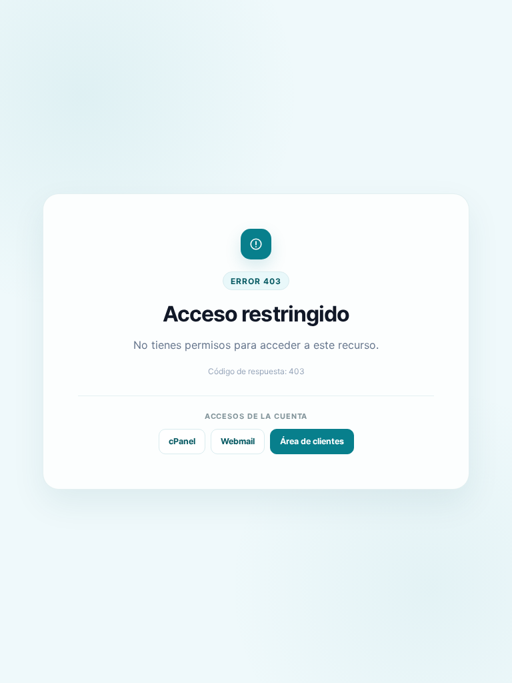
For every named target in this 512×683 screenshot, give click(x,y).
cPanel (182, 441)
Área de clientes (312, 441)
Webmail (238, 441)
